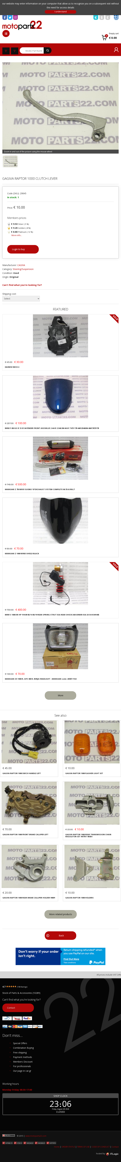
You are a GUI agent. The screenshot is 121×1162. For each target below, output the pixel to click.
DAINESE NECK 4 (12, 367)
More (60, 695)
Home (57, 1146)
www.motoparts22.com (35, 1136)
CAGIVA (21, 265)
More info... (17, 235)
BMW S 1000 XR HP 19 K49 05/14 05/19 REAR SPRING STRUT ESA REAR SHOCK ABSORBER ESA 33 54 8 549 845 (52, 615)
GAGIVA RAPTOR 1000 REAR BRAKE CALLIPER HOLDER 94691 (29, 898)
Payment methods (22, 1057)
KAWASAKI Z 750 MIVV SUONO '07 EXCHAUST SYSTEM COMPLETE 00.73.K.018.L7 (40, 489)
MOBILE (41, 1143)
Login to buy (18, 249)
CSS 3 (19, 1143)
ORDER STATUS (68, 1146)
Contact (11, 1007)
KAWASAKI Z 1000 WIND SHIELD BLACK (22, 553)
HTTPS (52, 1143)
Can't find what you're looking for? (22, 284)
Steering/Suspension (23, 269)
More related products (60, 914)
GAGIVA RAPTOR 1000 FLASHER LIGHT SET (84, 773)
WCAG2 (30, 1143)
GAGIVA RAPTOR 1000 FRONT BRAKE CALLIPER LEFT (25, 834)
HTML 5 (9, 1143)
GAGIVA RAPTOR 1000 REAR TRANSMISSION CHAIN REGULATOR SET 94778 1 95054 (88, 835)
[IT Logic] (112, 1153)
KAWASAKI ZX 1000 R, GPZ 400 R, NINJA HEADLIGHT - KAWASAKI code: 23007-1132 (40, 679)
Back (61, 935)
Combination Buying (23, 1047)
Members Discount (23, 1061)
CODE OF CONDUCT (101, 1146)
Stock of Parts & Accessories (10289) (21, 992)
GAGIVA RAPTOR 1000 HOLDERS (79, 898)
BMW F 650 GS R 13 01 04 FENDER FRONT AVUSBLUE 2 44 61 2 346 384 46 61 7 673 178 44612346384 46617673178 (52, 428)
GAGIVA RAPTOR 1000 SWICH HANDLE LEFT (22, 773)
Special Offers (20, 1043)
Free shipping (20, 1052)
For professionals (22, 1066)
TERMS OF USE (83, 1146)
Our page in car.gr (22, 1070)
